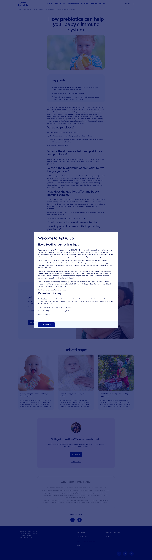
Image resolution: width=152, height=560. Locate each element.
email (69, 307)
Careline (44, 299)
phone (56, 307)
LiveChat (62, 307)
